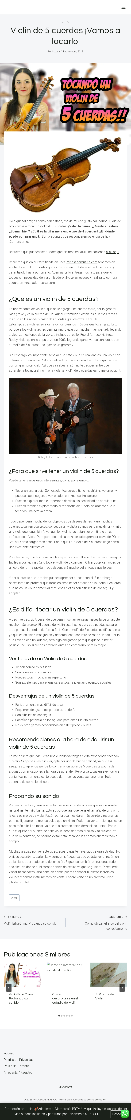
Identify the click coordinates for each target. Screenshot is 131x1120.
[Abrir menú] (123, 7)
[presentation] (22, 975)
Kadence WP (99, 1099)
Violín (66, 22)
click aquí (112, 252)
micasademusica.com (81, 262)
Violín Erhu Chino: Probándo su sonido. (30, 920)
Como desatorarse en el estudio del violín (65, 998)
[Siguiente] (122, 988)
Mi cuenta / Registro (18, 1072)
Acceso (9, 1053)
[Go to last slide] (9, 988)
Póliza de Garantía (17, 1066)
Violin (14, 897)
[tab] (59, 1016)
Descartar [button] (119, 1114)
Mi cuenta (65, 1087)
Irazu (55, 51)
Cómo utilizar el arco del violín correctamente (106, 923)
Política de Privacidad (19, 1060)
